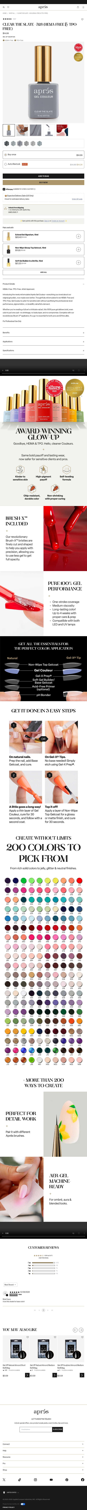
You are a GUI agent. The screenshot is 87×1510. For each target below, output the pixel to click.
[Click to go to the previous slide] (75, 1330)
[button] (8, 7)
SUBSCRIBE (57, 1429)
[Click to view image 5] (62, 130)
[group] (43, 285)
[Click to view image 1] (9, 130)
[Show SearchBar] (4, 7)
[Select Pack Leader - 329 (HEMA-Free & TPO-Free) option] (33, 143)
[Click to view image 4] (49, 130)
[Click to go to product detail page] (16, 1348)
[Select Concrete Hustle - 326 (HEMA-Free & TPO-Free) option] (6, 143)
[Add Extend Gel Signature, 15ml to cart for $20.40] (78, 236)
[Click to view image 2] (22, 130)
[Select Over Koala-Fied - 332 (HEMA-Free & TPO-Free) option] (13, 143)
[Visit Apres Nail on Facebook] (82, 1479)
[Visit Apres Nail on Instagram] (35, 1479)
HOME (5, 13)
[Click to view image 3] (35, 130)
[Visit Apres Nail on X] (4, 1479)
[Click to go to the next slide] (81, 1330)
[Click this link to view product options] (27, 1375)
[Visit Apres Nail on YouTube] (51, 1479)
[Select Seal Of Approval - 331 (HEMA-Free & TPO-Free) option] (26, 143)
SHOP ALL (12, 13)
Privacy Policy (8, 1507)
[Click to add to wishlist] (82, 19)
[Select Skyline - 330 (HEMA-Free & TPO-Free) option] (39, 143)
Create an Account (57, 221)
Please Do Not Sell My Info (11, 1504)
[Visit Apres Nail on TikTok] (19, 1479)
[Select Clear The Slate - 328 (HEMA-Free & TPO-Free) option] (20, 143)
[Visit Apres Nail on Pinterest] (66, 1479)
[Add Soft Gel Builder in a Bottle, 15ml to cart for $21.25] (78, 262)
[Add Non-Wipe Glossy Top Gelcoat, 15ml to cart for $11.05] (78, 249)
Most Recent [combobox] (9, 1285)
